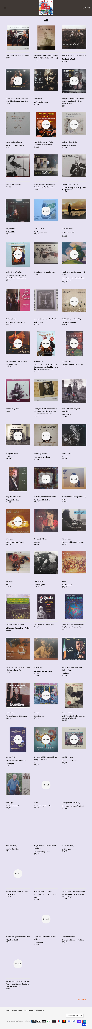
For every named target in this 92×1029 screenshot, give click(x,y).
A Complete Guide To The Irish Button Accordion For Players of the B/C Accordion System (46, 367)
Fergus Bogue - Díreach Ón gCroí (44, 272)
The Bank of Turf (68, 59)
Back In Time (38, 322)
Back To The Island (41, 102)
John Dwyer (9, 803)
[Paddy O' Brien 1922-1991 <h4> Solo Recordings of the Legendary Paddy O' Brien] (74, 166)
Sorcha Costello (39, 229)
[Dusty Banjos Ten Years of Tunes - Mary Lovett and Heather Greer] (74, 606)
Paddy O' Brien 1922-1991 (70, 184)
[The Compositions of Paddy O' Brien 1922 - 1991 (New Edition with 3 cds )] (46, 37)
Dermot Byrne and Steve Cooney (45, 497)
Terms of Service (28, 1010)
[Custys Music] (46, 7)
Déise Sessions (39, 716)
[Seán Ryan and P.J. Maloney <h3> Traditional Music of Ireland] (74, 785)
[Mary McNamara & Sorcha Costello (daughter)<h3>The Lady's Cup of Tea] (46, 828)
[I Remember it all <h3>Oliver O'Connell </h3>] (74, 211)
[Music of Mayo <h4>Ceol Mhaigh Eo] (46, 563)
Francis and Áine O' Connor (43, 891)
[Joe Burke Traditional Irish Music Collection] (46, 606)
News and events (17, 1010)
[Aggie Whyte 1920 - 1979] (18, 166)
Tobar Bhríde (38, 942)
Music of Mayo (38, 581)
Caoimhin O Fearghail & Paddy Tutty (18, 55)
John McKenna (66, 361)
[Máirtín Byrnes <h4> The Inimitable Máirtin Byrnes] (74, 521)
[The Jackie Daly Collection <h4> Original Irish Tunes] (18, 479)
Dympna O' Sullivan (40, 539)
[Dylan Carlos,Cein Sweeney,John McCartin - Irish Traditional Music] (46, 166)
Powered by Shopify (24, 1021)
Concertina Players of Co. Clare (73, 940)
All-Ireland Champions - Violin (17, 628)
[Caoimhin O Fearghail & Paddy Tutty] (18, 37)
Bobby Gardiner (39, 361)
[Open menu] (4, 7)
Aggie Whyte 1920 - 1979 (14, 184)
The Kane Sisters (11, 319)
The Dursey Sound (12, 806)
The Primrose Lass (40, 232)
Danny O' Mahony (12, 454)
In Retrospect (66, 849)
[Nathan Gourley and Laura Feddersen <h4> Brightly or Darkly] (18, 919)
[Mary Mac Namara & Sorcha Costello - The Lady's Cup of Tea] (18, 650)
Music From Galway (69, 145)
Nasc (35, 763)
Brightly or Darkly (12, 940)
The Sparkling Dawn (69, 322)
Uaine (36, 803)
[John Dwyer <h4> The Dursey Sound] (18, 785)
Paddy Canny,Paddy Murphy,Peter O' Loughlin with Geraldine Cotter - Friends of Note (74, 100)
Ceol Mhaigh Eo (39, 585)
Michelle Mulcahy (11, 846)
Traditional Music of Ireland (73, 806)
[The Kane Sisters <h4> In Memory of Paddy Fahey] (18, 301)
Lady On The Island (12, 849)
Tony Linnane (10, 229)
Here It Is (65, 457)
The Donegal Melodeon (42, 500)
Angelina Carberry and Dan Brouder (45, 319)
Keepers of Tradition (68, 937)
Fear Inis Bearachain (42, 457)
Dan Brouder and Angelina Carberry (73, 891)
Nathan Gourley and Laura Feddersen (18, 937)
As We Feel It (10, 895)
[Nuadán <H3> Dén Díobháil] (74, 563)
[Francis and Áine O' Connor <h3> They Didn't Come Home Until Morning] (46, 873)
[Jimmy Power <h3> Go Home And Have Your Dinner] (46, 650)
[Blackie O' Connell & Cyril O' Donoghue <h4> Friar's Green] (74, 391)
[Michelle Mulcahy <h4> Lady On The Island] (18, 828)
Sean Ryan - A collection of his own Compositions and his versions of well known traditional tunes (45, 411)
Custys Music (14, 1021)
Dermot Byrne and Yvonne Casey (17, 891)
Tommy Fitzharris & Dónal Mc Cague (74, 55)
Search (7, 1010)
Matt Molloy (38, 98)
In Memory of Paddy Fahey (15, 322)
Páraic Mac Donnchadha (14, 142)
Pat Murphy (10, 763)
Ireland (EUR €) (73, 1016)
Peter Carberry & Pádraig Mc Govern (17, 361)
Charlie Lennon (67, 713)
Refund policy (40, 1010)
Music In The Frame (69, 761)
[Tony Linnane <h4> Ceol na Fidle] (18, 211)
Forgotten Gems (11, 364)
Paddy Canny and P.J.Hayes (15, 624)
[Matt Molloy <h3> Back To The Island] (46, 81)
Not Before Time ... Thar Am (15, 145)
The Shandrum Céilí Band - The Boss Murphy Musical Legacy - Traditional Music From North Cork (18, 983)
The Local (37, 713)
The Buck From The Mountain (72, 364)
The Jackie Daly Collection (14, 497)
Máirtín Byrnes (66, 539)
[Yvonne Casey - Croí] (18, 391)
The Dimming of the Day (42, 806)
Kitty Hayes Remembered (15, 542)
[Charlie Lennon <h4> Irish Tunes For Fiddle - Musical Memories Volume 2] (74, 695)
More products (81, 1000)
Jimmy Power (38, 667)
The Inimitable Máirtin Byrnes (73, 542)
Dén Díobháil (67, 585)
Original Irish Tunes (13, 500)
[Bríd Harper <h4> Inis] (18, 563)
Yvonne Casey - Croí (12, 409)
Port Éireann (66, 673)
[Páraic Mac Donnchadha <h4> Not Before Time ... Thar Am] (18, 124)
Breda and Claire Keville (69, 142)
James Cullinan (66, 454)
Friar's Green (66, 415)
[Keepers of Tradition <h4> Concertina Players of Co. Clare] (74, 919)
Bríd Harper (9, 581)
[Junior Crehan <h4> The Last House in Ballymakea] (18, 695)
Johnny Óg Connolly (40, 454)
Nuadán (64, 581)
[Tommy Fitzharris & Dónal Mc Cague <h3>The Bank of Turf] (74, 37)
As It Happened (11, 457)
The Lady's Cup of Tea (42, 852)
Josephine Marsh (67, 757)
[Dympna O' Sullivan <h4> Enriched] (46, 521)
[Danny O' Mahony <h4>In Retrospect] (74, 828)
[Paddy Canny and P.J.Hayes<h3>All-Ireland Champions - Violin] (18, 606)
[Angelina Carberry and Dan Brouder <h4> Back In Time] (46, 301)
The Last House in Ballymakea (16, 716)
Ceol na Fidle (10, 232)
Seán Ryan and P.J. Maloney (71, 803)
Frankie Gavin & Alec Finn (14, 272)
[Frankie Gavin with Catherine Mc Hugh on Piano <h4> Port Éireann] (74, 650)
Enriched (37, 542)
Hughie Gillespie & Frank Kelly (71, 319)
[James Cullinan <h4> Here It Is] (74, 436)
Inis (7, 585)
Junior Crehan (10, 713)
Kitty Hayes (9, 539)
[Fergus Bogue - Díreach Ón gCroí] (46, 254)
